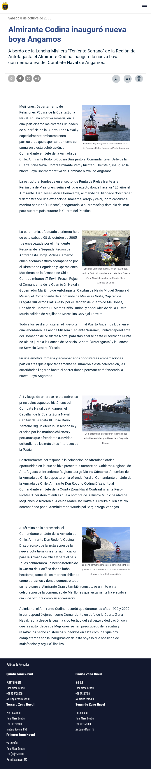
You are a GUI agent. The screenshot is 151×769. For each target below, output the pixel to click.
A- (116, 79)
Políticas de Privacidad (17, 664)
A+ (128, 79)
